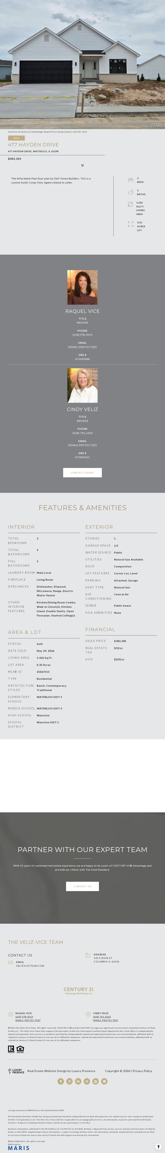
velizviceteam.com (30, 965)
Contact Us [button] (82, 886)
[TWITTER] (87, 1081)
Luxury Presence (83, 1071)
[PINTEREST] (104, 1081)
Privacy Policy (142, 1071)
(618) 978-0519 (82, 334)
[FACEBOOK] (61, 1081)
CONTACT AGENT (82, 472)
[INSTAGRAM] (69, 1081)
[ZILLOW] (95, 1081)
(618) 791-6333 (82, 432)
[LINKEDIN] (78, 1081)
